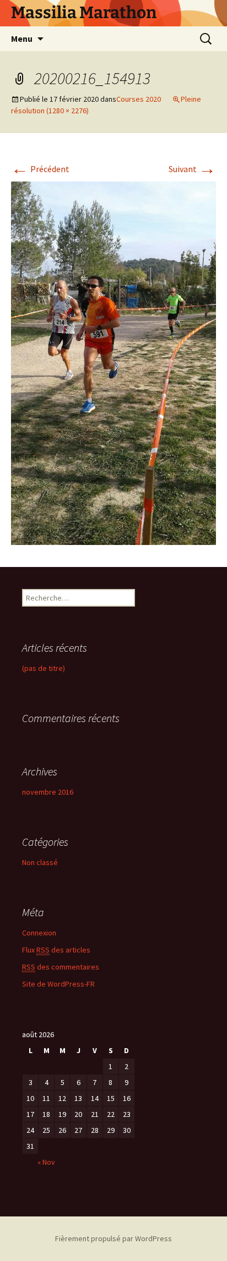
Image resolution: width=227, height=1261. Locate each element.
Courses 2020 (138, 99)
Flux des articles (56, 950)
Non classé (40, 862)
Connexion (39, 933)
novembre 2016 (47, 792)
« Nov (46, 1162)
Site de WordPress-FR (58, 984)
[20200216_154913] (113, 362)
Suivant (192, 168)
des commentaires (60, 967)
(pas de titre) (43, 668)
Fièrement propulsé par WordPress (113, 1238)
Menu (22, 38)
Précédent (40, 168)
